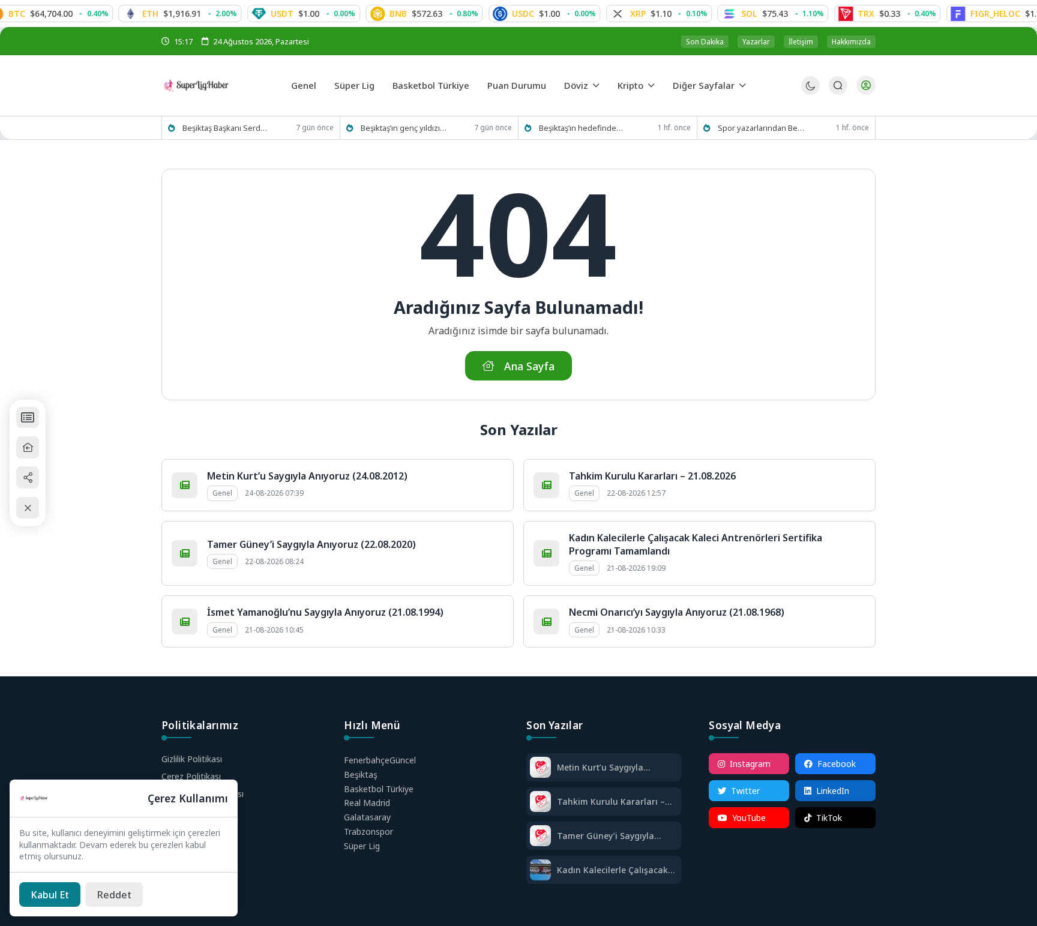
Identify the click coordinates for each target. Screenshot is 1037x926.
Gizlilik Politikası (191, 759)
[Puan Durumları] (27, 417)
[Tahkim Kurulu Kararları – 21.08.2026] (540, 802)
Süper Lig (354, 85)
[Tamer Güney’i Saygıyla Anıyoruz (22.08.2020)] (540, 837)
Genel (303, 85)
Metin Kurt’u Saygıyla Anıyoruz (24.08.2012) (307, 476)
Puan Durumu (516, 85)
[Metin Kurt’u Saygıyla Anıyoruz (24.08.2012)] (540, 768)
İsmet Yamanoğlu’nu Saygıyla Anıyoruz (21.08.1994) (325, 612)
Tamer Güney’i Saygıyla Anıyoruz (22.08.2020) (311, 544)
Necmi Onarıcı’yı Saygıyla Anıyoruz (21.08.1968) (676, 612)
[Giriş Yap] (866, 85)
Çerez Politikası (191, 776)
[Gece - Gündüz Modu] (810, 91)
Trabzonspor (368, 831)
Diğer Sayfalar (704, 85)
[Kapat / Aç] (27, 508)
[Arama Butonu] (838, 85)
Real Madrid (367, 802)
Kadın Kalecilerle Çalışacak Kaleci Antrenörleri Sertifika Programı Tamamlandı (613, 870)
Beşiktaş (360, 774)
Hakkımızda (851, 42)
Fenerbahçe (380, 760)
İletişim (801, 42)
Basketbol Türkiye (430, 85)
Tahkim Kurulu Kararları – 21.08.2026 (652, 476)
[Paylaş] (27, 477)
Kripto (630, 85)
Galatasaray (367, 817)
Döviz (576, 85)
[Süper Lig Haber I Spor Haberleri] (221, 85)
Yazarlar (756, 42)
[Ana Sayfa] (27, 447)
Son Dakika (705, 42)
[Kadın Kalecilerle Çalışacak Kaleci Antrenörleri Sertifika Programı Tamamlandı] (540, 871)
